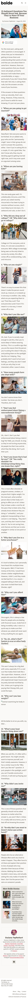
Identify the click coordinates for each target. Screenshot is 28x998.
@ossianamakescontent (17, 957)
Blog (19, 991)
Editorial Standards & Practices (17, 997)
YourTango (11, 945)
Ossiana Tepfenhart (9, 21)
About (14, 991)
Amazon (14, 951)
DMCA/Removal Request (19, 994)
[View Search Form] (22, 3)
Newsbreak (13, 944)
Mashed (7, 944)
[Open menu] (25, 3)
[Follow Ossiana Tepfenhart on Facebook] (14, 962)
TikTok (21, 956)
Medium (5, 956)
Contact (24, 991)
